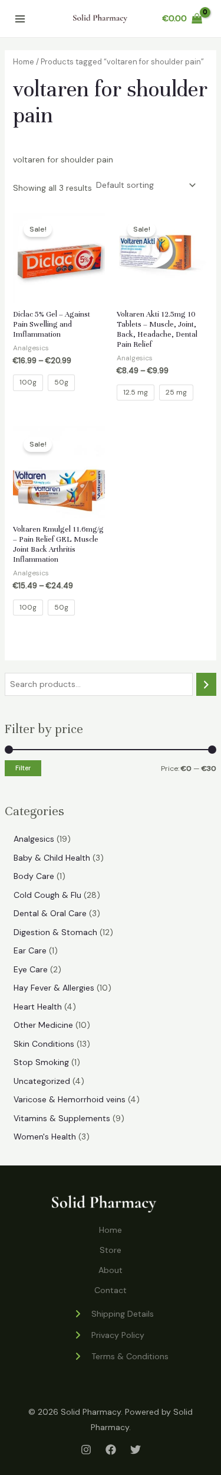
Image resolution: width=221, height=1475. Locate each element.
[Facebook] (110, 1449)
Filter (23, 768)
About (110, 1270)
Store (110, 1250)
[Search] (206, 684)
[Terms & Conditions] (121, 1356)
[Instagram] (86, 1449)
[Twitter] (135, 1449)
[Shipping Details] (113, 1313)
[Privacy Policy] (108, 1335)
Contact (110, 1290)
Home (23, 62)
